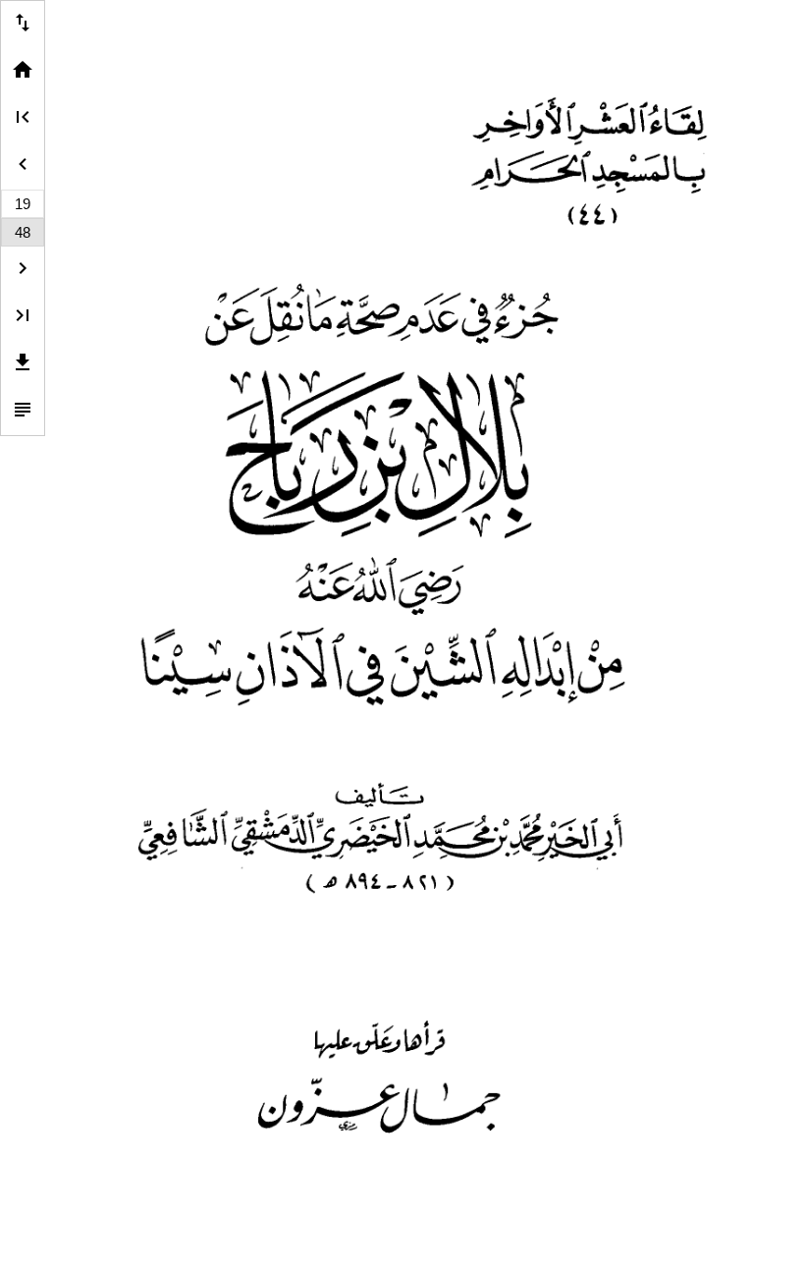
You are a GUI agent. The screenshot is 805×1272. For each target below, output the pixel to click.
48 (22, 232)
